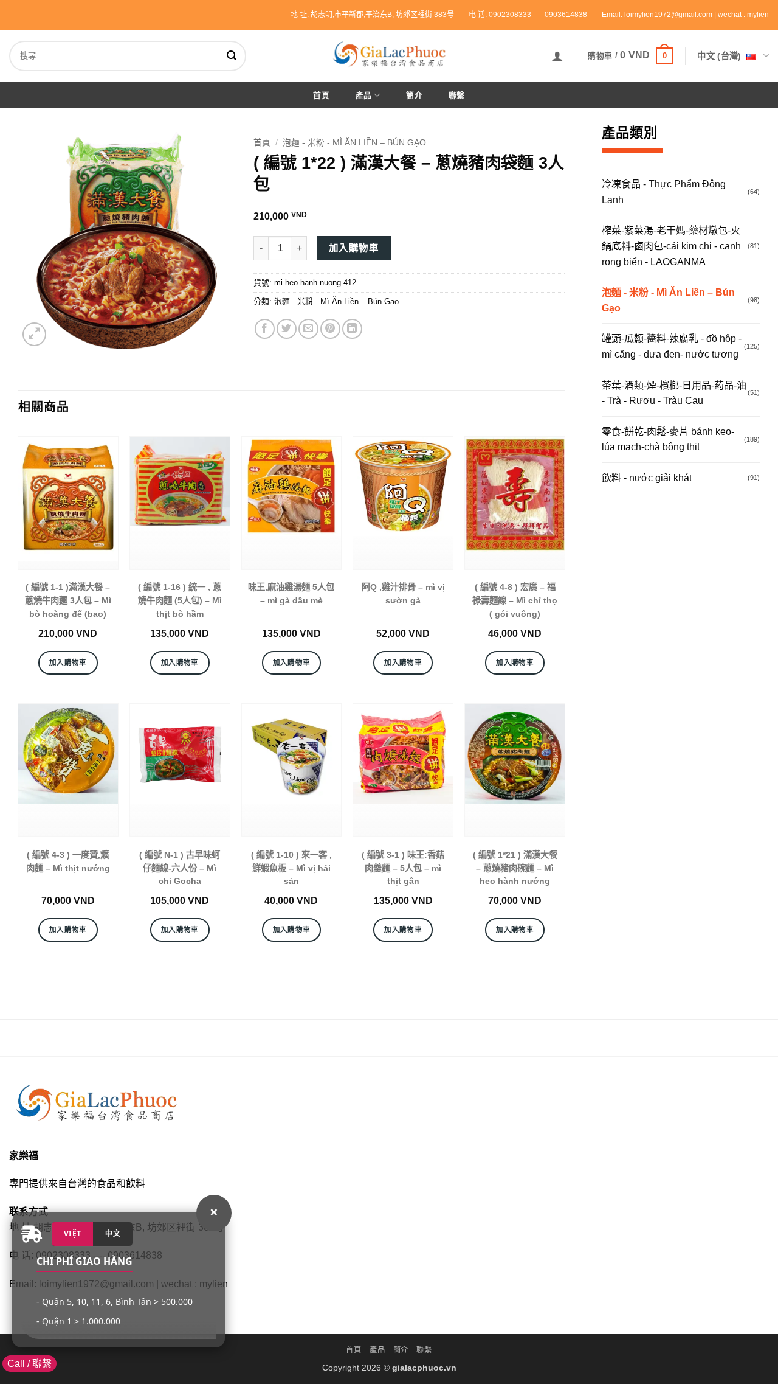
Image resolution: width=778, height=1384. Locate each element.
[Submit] (234, 56)
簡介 (414, 95)
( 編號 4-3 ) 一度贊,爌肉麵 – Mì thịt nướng (68, 861)
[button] (557, 56)
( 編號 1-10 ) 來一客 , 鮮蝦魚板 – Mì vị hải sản (291, 868)
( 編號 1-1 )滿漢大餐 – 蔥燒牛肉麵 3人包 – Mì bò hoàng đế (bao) (68, 600)
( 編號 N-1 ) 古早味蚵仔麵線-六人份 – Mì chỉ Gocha (179, 868)
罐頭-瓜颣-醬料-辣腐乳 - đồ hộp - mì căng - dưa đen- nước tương (672, 346)
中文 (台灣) (719, 56)
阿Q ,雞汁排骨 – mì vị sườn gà (403, 593)
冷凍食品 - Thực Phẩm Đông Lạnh (664, 192)
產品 (364, 95)
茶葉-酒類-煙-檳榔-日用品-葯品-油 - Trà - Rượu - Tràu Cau (674, 393)
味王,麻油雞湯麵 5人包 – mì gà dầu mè (291, 593)
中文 (112, 1233)
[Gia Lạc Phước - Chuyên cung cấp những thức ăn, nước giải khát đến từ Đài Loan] (389, 54)
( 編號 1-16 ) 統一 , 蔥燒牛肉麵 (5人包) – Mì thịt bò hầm (180, 600)
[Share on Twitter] (287, 329)
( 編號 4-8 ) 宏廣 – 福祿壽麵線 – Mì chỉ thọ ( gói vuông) (514, 600)
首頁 (321, 95)
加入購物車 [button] (68, 662)
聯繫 (457, 95)
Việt (72, 1233)
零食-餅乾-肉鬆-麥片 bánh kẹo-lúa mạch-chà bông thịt (668, 439)
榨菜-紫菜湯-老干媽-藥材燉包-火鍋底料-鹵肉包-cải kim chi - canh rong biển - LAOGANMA (671, 245)
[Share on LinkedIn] (352, 329)
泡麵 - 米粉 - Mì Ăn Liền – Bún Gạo (668, 300)
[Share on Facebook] (265, 329)
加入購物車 (354, 248)
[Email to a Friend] (308, 329)
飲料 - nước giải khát (647, 478)
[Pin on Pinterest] (330, 329)
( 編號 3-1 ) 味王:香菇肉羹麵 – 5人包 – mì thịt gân (403, 868)
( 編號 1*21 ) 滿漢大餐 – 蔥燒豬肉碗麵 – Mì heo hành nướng (515, 868)
